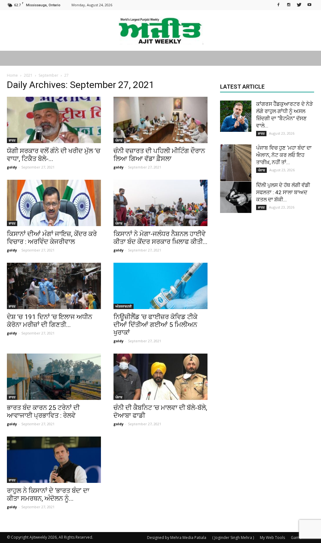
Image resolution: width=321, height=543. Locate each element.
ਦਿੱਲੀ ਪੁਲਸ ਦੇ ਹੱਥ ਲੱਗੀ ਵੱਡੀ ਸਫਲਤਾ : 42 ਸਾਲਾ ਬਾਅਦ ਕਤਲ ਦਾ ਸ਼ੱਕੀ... (283, 192)
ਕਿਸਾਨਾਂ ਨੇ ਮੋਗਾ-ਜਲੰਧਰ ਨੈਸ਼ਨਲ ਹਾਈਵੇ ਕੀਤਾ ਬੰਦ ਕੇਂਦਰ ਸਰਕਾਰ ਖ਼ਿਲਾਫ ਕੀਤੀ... (160, 238)
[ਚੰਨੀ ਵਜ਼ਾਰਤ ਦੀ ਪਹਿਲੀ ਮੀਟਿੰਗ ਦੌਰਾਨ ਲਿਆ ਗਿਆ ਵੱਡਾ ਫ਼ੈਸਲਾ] (160, 120)
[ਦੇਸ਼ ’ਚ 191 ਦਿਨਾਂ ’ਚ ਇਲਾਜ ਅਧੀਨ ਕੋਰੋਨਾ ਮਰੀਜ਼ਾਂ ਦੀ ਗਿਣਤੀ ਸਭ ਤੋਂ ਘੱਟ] (54, 286)
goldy (12, 167)
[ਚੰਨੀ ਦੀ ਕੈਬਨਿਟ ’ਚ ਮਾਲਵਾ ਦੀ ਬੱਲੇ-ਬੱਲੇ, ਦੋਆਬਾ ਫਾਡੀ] (160, 377)
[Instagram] (288, 4)
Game (296, 537)
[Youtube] (309, 4)
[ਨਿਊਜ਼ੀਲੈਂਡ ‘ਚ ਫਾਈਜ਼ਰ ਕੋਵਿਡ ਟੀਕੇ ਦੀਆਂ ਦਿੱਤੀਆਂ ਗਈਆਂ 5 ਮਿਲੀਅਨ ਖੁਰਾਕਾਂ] (160, 286)
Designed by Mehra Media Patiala (176, 537)
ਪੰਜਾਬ (118, 140)
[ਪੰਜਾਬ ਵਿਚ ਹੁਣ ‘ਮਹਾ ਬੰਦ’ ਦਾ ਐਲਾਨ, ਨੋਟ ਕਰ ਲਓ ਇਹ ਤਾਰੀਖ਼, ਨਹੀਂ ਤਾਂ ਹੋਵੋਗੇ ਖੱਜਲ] (235, 162)
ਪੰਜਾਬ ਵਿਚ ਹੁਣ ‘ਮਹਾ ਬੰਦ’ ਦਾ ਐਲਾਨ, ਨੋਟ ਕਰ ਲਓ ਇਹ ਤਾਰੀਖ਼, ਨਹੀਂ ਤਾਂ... (284, 155)
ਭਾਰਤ (12, 140)
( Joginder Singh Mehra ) (233, 537)
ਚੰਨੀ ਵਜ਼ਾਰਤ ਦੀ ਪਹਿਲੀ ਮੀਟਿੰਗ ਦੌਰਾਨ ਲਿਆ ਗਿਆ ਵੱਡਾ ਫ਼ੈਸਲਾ (159, 155)
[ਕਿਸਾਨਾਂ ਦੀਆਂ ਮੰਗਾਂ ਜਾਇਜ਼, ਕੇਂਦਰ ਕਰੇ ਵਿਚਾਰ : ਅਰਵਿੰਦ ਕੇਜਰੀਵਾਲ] (54, 203)
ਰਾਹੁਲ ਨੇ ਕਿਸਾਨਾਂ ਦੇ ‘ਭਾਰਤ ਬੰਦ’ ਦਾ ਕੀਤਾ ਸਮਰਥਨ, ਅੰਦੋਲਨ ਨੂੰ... (48, 494)
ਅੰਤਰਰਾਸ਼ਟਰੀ (123, 306)
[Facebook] (278, 4)
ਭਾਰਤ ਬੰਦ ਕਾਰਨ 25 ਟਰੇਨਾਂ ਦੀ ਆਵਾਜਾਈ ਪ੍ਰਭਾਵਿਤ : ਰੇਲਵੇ (43, 411)
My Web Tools (272, 537)
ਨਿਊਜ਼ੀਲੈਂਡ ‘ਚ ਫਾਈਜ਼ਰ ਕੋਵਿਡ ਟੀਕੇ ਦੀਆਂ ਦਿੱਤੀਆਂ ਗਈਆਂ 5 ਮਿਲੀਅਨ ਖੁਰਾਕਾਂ (155, 324)
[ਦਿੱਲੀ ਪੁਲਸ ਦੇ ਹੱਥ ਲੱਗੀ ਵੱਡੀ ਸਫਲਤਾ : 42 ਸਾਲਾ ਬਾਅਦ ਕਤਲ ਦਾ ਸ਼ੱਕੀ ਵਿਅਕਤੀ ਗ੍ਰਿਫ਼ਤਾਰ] (235, 197)
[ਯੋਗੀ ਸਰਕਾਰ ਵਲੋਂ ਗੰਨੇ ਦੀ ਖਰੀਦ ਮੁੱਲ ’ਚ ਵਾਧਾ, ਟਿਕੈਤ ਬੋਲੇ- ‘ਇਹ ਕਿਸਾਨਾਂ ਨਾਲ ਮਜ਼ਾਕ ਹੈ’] (54, 120)
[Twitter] (299, 4)
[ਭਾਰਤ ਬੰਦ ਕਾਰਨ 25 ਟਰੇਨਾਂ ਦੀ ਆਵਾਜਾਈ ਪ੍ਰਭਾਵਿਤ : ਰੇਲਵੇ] (54, 377)
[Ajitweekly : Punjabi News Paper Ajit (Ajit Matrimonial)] (160, 31)
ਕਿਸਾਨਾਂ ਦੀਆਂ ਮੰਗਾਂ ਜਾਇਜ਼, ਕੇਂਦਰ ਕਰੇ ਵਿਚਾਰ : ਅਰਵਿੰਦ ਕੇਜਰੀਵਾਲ (52, 238)
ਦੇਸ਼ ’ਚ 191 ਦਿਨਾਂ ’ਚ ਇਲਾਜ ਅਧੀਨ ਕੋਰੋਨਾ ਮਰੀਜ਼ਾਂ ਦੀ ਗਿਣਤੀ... (49, 320)
